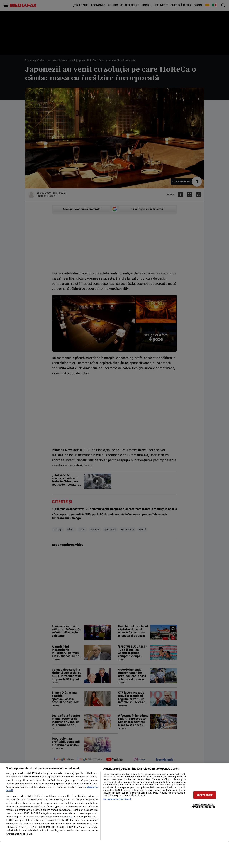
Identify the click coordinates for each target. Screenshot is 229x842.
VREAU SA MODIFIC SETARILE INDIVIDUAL (203, 805)
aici (70, 817)
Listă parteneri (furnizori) (117, 799)
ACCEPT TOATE (205, 795)
